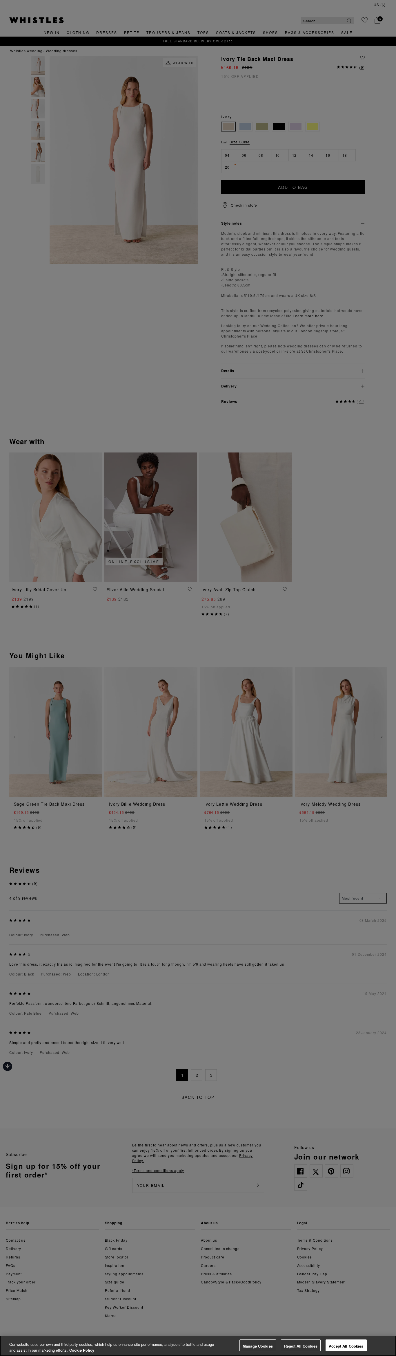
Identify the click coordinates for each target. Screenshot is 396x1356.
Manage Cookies (258, 1346)
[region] (198, 1346)
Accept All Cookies (346, 1346)
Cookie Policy (81, 1350)
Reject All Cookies (300, 1346)
